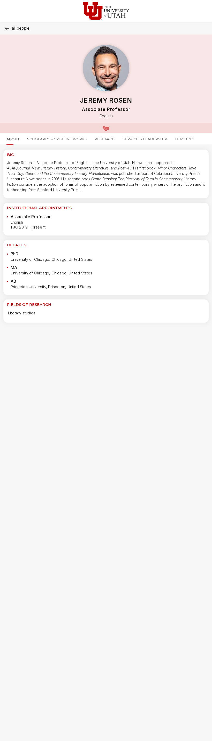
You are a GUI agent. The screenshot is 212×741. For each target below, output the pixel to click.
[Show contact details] (106, 128)
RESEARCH (105, 139)
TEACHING (184, 139)
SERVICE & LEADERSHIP (145, 139)
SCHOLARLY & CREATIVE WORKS (57, 139)
